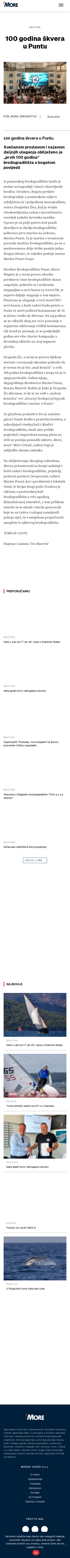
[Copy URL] (21, 125)
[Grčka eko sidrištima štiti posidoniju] (35, 820)
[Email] (12, 125)
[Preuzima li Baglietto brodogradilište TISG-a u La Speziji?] (35, 768)
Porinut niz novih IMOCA (21, 1227)
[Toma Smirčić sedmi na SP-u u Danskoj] (35, 1076)
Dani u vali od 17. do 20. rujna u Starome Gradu (32, 642)
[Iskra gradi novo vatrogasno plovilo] (35, 664)
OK (36, 1552)
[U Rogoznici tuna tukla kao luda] (35, 1258)
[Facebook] (4, 125)
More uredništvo (24, 116)
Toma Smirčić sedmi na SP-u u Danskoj (30, 1106)
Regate (11, 1101)
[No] (65, 1545)
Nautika (35, 27)
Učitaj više (34, 860)
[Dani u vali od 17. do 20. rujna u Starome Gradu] (35, 615)
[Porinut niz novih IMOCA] (35, 1197)
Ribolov (12, 1284)
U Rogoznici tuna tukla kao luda (25, 1288)
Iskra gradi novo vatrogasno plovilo (25, 690)
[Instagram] (35, 1529)
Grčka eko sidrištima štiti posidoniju (25, 847)
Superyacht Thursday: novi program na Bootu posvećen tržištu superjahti (31, 743)
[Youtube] (44, 1529)
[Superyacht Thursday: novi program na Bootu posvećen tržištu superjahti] (35, 715)
